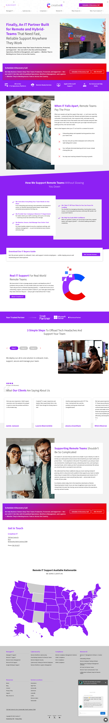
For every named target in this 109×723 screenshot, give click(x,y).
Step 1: (14, 348)
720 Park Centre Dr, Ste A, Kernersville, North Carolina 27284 (21, 709)
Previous (7, 348)
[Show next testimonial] (101, 390)
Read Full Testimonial (96, 419)
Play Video (82, 38)
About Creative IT (17, 297)
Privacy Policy (18, 718)
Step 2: (23, 348)
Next (40, 348)
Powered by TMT (10, 718)
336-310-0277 (11, 5)
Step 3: (33, 348)
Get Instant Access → (91, 254)
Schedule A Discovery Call (91, 5)
